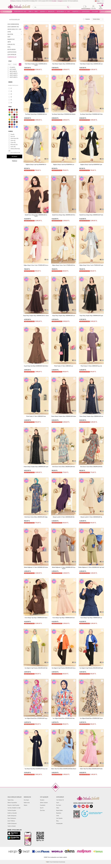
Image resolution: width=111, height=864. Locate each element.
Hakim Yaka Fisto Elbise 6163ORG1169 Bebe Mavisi (63, 768)
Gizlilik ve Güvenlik (12, 813)
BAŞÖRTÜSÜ (75, 11)
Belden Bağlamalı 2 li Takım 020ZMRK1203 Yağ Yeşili (91, 567)
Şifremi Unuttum (44, 802)
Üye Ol (41, 807)
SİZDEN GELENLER (105, 11)
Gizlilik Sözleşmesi (12, 823)
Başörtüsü (58, 813)
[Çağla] (17, 115)
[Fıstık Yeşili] (12, 117)
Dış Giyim (58, 805)
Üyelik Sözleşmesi (12, 815)
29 (11, 94)
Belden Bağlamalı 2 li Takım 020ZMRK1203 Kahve (36, 567)
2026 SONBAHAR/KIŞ (13, 24)
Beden (10, 82)
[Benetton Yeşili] (9, 115)
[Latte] (12, 127)
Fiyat (10, 61)
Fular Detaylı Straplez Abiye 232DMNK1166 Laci (91, 63)
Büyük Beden (59, 810)
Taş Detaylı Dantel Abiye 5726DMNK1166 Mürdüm (63, 114)
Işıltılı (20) (13, 146)
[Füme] (14, 117)
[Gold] (9, 119)
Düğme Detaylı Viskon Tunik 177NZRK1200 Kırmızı (36, 265)
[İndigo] (14, 122)
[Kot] (14, 124)
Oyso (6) (13, 136)
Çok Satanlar (59, 818)
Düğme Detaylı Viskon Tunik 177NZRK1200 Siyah (91, 265)
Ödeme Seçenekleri (12, 802)
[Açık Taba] (14, 110)
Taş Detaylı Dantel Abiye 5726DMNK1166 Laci (36, 114)
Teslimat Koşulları (12, 810)
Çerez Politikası (11, 820)
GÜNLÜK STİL (51, 11)
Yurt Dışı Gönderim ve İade (14, 807)
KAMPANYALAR (12, 57)
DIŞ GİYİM (42, 11)
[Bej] (17, 112)
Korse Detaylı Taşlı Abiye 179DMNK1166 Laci (91, 617)
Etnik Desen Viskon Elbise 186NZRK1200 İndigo (36, 517)
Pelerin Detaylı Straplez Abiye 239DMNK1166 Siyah (36, 466)
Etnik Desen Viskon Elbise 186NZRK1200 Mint (91, 466)
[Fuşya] (17, 117)
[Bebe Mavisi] (14, 112)
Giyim (57, 802)
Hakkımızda (26, 802)
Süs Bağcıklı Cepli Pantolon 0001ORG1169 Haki (36, 668)
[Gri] (12, 119)
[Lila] (14, 127)
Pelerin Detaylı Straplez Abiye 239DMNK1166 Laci (91, 416)
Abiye (57, 807)
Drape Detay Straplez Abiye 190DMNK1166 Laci (63, 315)
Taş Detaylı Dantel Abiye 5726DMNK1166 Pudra (91, 114)
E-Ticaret (51, 862)
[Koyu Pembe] (9, 110)
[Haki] (9, 122)
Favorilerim (42, 805)
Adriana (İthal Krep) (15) (14, 149)
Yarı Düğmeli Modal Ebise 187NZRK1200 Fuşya (36, 718)
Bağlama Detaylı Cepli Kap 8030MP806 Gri (36, 164)
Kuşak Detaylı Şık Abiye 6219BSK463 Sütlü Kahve (36, 366)
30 (11, 97)
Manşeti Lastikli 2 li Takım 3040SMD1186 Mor (63, 517)
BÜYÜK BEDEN (60, 11)
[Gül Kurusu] (14, 119)
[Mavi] (17, 127)
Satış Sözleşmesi (12, 818)
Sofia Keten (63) (14, 138)
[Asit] (9, 112)
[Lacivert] (9, 127)
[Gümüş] (17, 119)
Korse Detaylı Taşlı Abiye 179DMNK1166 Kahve (36, 617)
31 (11, 99)
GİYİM (30, 11)
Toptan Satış (11, 800)
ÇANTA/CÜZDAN (85, 11)
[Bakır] (12, 112)
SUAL (9, 47)
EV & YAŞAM (95, 11)
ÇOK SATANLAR (12, 54)
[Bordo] (14, 115)
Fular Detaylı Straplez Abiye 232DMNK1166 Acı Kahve (36, 64)
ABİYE (36, 11)
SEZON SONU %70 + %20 (20, 11)
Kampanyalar (59, 823)
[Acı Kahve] (12, 110)
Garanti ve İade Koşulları (13, 805)
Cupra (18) (13, 142)
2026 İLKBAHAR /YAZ (13, 26)
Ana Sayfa (26, 800)
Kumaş (10, 131)
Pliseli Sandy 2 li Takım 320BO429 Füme (36, 416)
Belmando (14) (14, 144)
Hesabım (42, 800)
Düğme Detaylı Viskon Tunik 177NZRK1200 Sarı (63, 265)
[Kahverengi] (17, 122)
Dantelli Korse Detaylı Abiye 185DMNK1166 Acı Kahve (36, 215)
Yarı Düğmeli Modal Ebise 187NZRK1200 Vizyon (91, 718)
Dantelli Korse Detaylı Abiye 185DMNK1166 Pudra (91, 215)
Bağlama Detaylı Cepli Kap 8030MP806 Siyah (91, 164)
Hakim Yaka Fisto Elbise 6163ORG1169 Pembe (91, 768)
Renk (10, 106)
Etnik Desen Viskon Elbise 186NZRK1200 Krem (63, 466)
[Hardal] (12, 122)
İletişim (25, 805)
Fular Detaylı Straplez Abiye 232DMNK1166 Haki (63, 63)
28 (11, 91)
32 (11, 102)
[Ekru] (9, 117)
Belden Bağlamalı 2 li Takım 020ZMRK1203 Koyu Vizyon (63, 568)
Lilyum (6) (13, 140)
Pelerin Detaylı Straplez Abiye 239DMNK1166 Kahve (63, 416)
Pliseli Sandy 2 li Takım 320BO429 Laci (63, 366)
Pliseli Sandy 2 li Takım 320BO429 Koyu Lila (91, 366)
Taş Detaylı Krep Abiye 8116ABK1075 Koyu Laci (36, 768)
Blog (57, 820)
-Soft (47, 862)
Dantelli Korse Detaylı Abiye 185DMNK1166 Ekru (63, 215)
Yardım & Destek (12, 826)
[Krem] (17, 124)
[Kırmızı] (12, 124)
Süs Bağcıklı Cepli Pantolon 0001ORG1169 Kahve (63, 668)
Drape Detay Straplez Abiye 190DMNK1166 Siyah (91, 315)
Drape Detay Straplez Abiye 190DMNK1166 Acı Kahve (36, 315)
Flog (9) (12, 134)
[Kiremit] (9, 124)
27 (11, 88)
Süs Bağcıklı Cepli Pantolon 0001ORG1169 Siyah (91, 668)
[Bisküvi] (12, 115)
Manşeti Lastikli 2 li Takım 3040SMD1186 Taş (91, 517)
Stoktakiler (87, 19)
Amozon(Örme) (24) (15, 152)
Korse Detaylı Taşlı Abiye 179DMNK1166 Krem (64, 617)
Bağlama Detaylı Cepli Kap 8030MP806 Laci (63, 164)
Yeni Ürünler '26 (60, 800)
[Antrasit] (17, 110)
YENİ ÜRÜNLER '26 (6, 11)
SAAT (68, 11)
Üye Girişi (42, 810)
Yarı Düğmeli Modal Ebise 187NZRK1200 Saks (64, 718)
